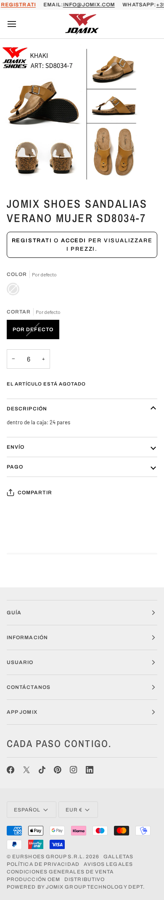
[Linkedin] (89, 770)
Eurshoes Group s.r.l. (48, 857)
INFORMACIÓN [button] (27, 637)
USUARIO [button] (20, 662)
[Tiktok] (42, 770)
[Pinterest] (57, 770)
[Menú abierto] (19, 24)
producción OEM (33, 879)
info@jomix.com (89, 5)
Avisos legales (108, 864)
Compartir (35, 493)
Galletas (118, 857)
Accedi (73, 241)
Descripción (27, 409)
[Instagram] (73, 770)
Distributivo (84, 879)
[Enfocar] (15, 168)
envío (15, 447)
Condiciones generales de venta (60, 872)
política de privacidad (43, 864)
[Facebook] (10, 770)
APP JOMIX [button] (22, 712)
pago (15, 467)
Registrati (32, 241)
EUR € (74, 810)
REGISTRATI (18, 5)
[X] (26, 770)
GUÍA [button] (14, 613)
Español (27, 810)
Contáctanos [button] (28, 687)
